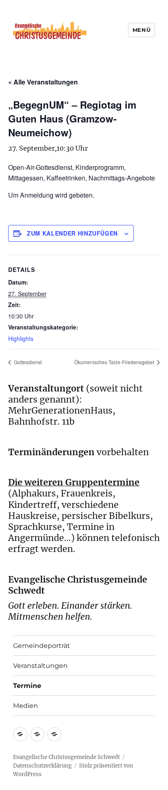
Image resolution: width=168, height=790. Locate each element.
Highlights (20, 338)
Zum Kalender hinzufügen (72, 233)
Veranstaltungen (40, 666)
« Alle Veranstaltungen (43, 82)
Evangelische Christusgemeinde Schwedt (66, 757)
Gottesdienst (27, 361)
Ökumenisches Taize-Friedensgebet (114, 361)
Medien (25, 706)
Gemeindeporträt (41, 646)
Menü (141, 30)
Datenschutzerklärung (42, 765)
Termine (27, 686)
